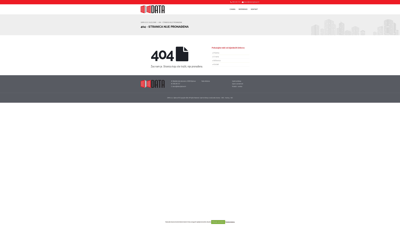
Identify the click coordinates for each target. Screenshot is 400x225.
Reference (243, 9)
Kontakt (254, 9)
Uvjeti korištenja (236, 81)
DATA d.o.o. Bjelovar (148, 22)
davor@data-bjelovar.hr (251, 2)
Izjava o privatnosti (237, 84)
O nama (232, 9)
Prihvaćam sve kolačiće (218, 222)
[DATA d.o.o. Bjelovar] (154, 84)
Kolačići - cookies (237, 86)
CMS (222, 98)
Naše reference (206, 81)
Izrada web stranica (214, 98)
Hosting (227, 98)
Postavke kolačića (230, 222)
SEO (232, 98)
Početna (216, 53)
